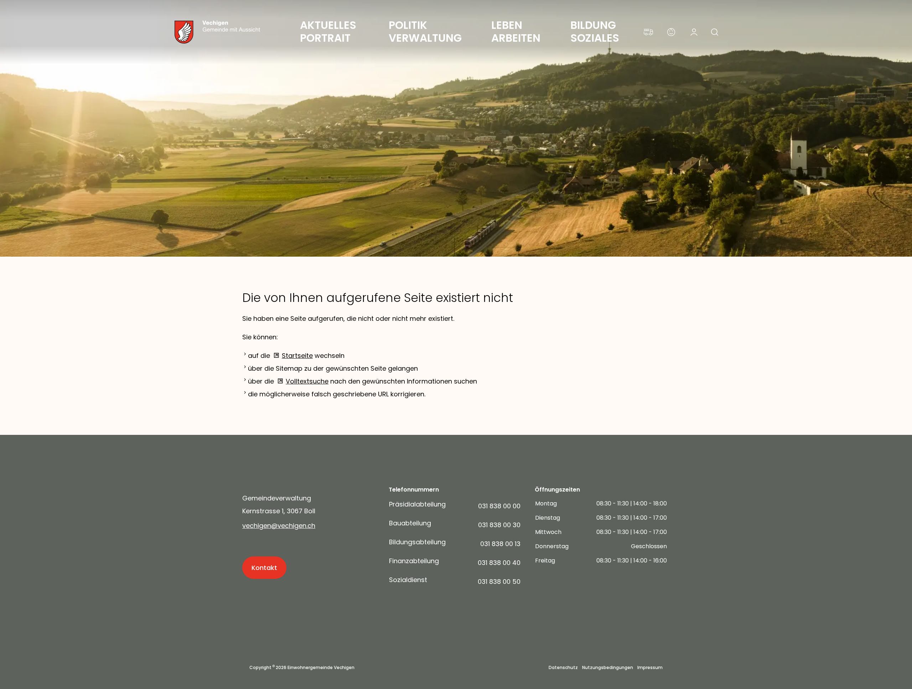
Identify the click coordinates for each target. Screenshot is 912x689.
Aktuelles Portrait (329, 31)
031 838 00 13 (500, 543)
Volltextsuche (307, 381)
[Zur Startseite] (232, 32)
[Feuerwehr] (648, 32)
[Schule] (671, 32)
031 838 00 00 (499, 506)
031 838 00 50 (499, 581)
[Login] (694, 32)
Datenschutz (563, 667)
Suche (716, 34)
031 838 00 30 (499, 524)
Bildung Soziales (594, 31)
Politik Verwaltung (425, 31)
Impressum (650, 667)
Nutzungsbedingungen (607, 667)
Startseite (297, 355)
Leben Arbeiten (515, 31)
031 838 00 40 (499, 562)
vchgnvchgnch (278, 525)
